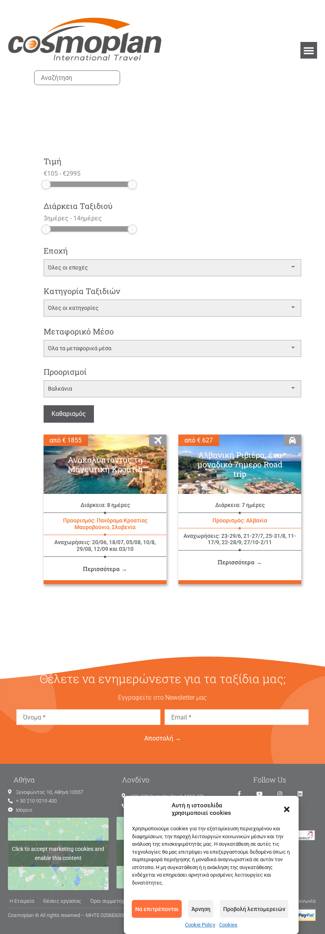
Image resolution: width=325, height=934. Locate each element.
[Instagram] (279, 793)
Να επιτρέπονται (157, 909)
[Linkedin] (300, 793)
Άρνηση (200, 909)
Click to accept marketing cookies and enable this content (58, 853)
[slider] (46, 184)
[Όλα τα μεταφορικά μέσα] (172, 348)
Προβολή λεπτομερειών (254, 909)
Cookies (228, 925)
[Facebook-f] (239, 793)
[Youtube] (259, 793)
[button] (287, 809)
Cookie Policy (200, 925)
